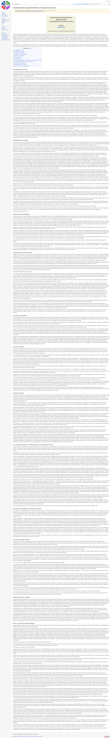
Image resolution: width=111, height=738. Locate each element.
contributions (41, 10)
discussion (36, 10)
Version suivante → (39, 11)
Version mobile (40, 736)
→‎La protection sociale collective (49, 10)
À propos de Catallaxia (27, 736)
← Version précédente (21, 11)
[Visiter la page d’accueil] (6, 5)
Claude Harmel (61, 27)
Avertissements (34, 736)
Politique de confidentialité (17, 736)
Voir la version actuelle (29, 11)
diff (16, 11)
